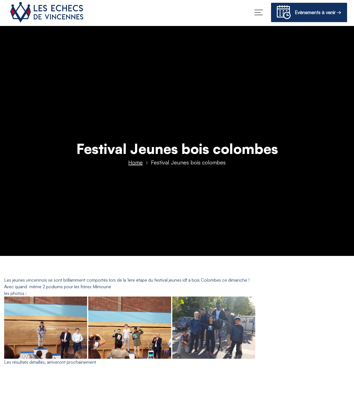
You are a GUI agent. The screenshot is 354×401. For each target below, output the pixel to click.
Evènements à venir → (316, 12)
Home (135, 162)
